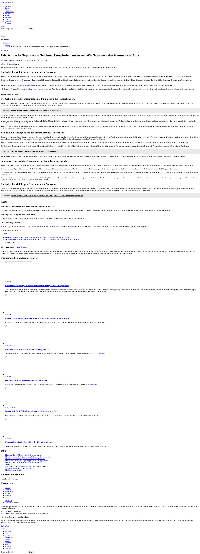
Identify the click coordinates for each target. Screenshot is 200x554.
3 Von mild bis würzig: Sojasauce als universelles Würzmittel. (25, 459)
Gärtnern (8, 10)
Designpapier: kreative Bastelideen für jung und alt (27, 349)
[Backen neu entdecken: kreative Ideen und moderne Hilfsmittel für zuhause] (102, 303)
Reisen (7, 15)
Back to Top (5, 526)
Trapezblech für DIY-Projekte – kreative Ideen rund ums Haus (31, 411)
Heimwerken (9, 12)
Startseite (8, 6)
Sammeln (8, 17)
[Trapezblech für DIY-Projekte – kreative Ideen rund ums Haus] (102, 396)
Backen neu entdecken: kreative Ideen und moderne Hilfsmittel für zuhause (37, 318)
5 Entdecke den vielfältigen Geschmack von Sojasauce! (23, 462)
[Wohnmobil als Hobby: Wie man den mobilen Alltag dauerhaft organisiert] (102, 271)
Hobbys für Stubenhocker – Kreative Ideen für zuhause (28, 442)
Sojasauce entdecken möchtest (31, 85)
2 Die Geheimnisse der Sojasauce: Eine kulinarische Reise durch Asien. (28, 457)
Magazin (8, 21)
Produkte (8, 23)
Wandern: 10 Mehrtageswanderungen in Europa (26, 380)
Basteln (7, 8)
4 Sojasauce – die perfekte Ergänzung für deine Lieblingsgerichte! (26, 461)
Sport (7, 19)
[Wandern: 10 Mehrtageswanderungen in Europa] (102, 365)
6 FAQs (7, 464)
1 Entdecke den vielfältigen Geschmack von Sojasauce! (23, 455)
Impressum (8, 501)
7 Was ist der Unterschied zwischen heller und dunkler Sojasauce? (26, 466)
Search (31, 28)
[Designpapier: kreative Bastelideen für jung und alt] (102, 334)
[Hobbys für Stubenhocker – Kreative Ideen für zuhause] (102, 427)
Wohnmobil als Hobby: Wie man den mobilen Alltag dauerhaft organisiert (37, 286)
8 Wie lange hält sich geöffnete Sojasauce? (19, 468)
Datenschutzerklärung (12, 502)
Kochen (7, 14)
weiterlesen (102, 291)
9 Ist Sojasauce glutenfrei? (13, 470)
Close (3, 528)
